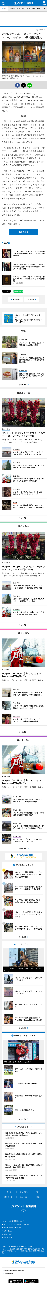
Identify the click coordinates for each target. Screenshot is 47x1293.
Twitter (23, 1211)
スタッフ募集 (7, 1237)
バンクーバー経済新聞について (13, 1221)
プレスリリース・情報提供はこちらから (16, 1224)
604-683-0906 (23, 97)
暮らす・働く (36, 8)
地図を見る (23, 232)
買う (28, 8)
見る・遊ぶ (20, 8)
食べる (12, 8)
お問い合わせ (7, 1231)
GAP (6, 243)
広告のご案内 (7, 1234)
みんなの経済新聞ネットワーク (23, 1262)
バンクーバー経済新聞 (23, 3)
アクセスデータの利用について (13, 1227)
